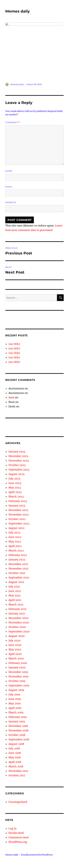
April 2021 (15, 600)
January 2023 (17, 505)
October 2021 (17, 573)
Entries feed (16, 832)
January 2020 (17, 667)
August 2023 (16, 474)
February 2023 (18, 501)
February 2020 (18, 663)
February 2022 (18, 555)
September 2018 (19, 739)
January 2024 (17, 451)
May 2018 (15, 757)
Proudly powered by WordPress (37, 854)
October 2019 (17, 681)
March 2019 (16, 712)
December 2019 (18, 672)
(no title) (14, 344)
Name (9, 171)
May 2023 (15, 487)
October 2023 (17, 465)
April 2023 (15, 492)
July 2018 (14, 748)
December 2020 (18, 618)
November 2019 (19, 676)
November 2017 (18, 770)
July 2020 (14, 640)
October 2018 (17, 735)
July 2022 (14, 532)
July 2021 (14, 586)
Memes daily (17, 11)
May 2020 (15, 649)
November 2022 (19, 514)
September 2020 (19, 631)
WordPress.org (18, 841)
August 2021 (16, 582)
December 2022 (18, 510)
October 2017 (17, 775)
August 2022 (17, 528)
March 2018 (16, 766)
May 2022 (15, 541)
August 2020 (17, 636)
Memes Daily (17, 84)
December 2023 (18, 456)
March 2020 (16, 658)
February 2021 (17, 609)
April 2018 (15, 761)
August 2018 (16, 744)
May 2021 (15, 595)
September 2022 (19, 523)
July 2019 (14, 694)
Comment (12, 122)
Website (10, 202)
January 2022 (17, 559)
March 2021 (16, 604)
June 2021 (15, 591)
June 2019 (15, 699)
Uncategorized (18, 801)
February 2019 (18, 717)
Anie (11, 397)
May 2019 (15, 703)
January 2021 (17, 613)
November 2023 (19, 460)
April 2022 (15, 546)
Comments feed (19, 837)
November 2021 (18, 568)
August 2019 (16, 690)
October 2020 (17, 627)
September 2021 (19, 577)
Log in (13, 828)
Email (9, 186)
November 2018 (18, 730)
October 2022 (17, 519)
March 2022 (16, 550)
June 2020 (15, 645)
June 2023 (15, 483)
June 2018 (15, 752)
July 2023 (14, 478)
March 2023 (16, 496)
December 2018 (18, 726)
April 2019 (15, 708)
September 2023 (19, 469)
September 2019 (19, 685)
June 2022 (15, 537)
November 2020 (19, 622)
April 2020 (15, 654)
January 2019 (17, 721)
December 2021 (18, 564)
